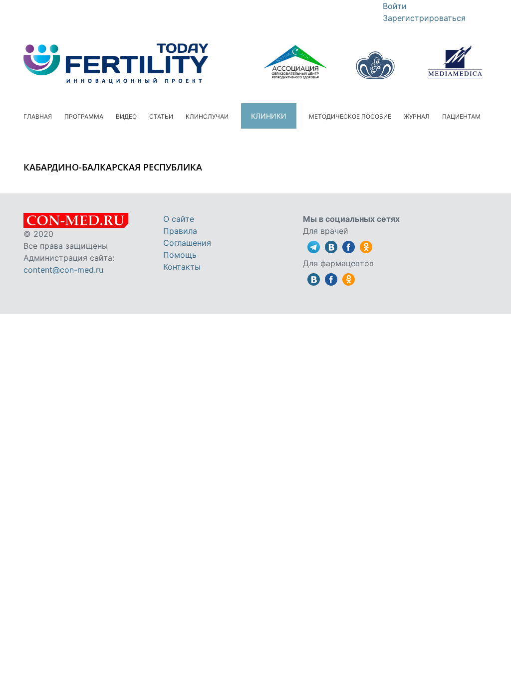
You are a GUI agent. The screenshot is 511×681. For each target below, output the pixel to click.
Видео (126, 116)
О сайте (178, 219)
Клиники (268, 116)
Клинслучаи (207, 116)
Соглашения (187, 243)
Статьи (161, 116)
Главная (37, 116)
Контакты (182, 267)
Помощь (180, 255)
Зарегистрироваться (424, 18)
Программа (83, 116)
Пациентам (461, 116)
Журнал (417, 116)
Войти (395, 6)
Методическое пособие (350, 116)
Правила (180, 231)
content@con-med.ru (63, 270)
